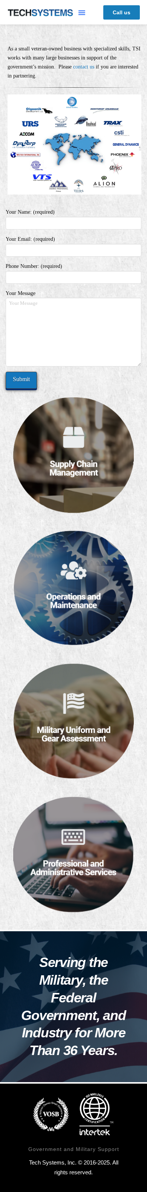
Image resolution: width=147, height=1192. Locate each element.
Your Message (20, 293)
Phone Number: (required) (34, 266)
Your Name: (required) (30, 212)
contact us (83, 67)
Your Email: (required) (30, 239)
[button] (81, 12)
